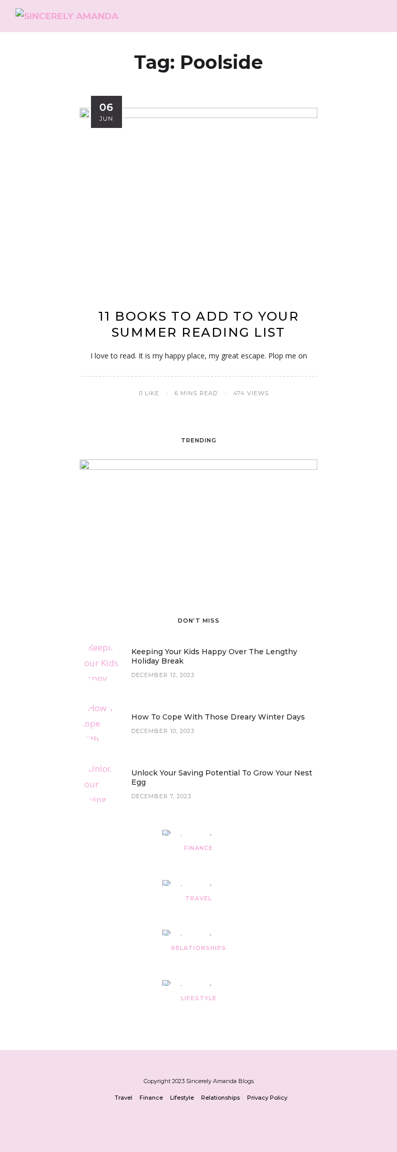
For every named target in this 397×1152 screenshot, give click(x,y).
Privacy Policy (267, 1097)
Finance (198, 848)
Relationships (198, 948)
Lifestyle (199, 998)
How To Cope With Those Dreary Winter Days (218, 717)
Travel (198, 898)
